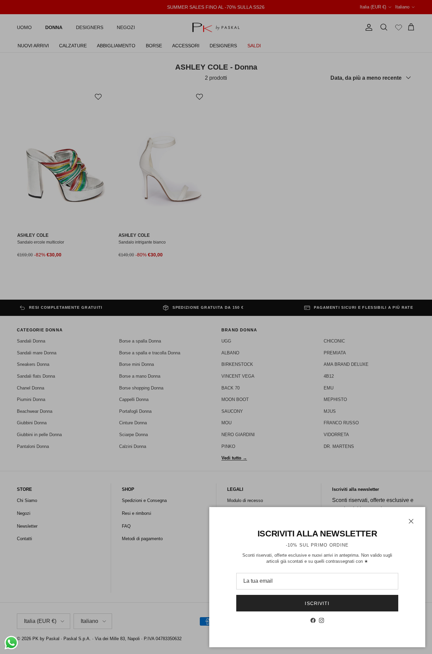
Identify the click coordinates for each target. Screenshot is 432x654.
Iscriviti (317, 603)
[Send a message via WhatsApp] (11, 643)
